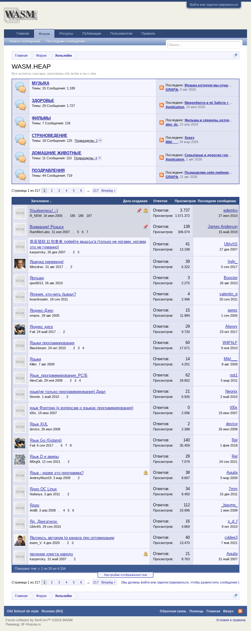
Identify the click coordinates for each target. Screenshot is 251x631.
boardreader (39, 299)
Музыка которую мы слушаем (209, 85)
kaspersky (38, 252)
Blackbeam (38, 348)
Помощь (196, 611)
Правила (148, 33)
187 (89, 215)
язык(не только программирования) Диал (68, 391)
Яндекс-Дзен (41, 310)
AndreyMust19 (40, 478)
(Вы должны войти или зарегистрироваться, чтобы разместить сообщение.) (180, 582)
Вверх (228, 611)
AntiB (33, 510)
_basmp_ (229, 505)
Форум (44, 34)
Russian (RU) (52, 611)
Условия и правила (230, 620)
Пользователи (121, 33)
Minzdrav (36, 267)
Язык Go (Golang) (46, 440)
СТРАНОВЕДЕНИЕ (49, 135)
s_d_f (233, 521)
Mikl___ (172, 142)
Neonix (35, 397)
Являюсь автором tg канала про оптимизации (72, 537)
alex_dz (172, 124)
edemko (230, 210)
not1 (234, 375)
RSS (161, 87)
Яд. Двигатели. (44, 521)
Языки (35, 359)
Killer (33, 364)
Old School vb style (23, 611)
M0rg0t (35, 461)
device (34, 429)
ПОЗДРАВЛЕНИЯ (48, 170)
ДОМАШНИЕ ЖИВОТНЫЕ (56, 153)
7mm (233, 488)
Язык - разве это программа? (57, 472)
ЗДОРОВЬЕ (43, 100)
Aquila (232, 472)
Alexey (231, 326)
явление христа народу (51, 554)
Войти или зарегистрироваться (214, 4)
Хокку (189, 137)
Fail (32, 332)
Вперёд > (108, 190)
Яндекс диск (41, 326)
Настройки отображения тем (125, 574)
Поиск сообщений (24, 41)
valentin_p (228, 294)
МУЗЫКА (40, 83)
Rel (235, 440)
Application (175, 107)
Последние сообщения (65, 41)
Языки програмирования (52, 343)
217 (96, 190)
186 (81, 215)
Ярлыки (37, 278)
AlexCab (36, 380)
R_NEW (36, 215)
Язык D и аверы (44, 456)
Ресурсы (66, 33)
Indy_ (233, 261)
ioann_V (36, 543)
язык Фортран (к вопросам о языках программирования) (81, 408)
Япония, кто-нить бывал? (53, 294)
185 (72, 215)
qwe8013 (36, 283)
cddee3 (231, 537)
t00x (33, 413)
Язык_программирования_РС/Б (59, 375)
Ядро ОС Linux (43, 489)
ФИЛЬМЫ (41, 118)
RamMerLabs (40, 232)
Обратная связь (173, 611)
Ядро (34, 505)
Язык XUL (39, 424)
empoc (35, 315)
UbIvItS (231, 244)
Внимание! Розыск (47, 227)
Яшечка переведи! (47, 261)
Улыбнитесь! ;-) (44, 210)
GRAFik (172, 89)
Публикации (91, 33)
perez (233, 310)
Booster (231, 277)
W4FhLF (230, 342)
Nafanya (36, 494)
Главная (23, 33)
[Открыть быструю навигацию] (236, 55)
